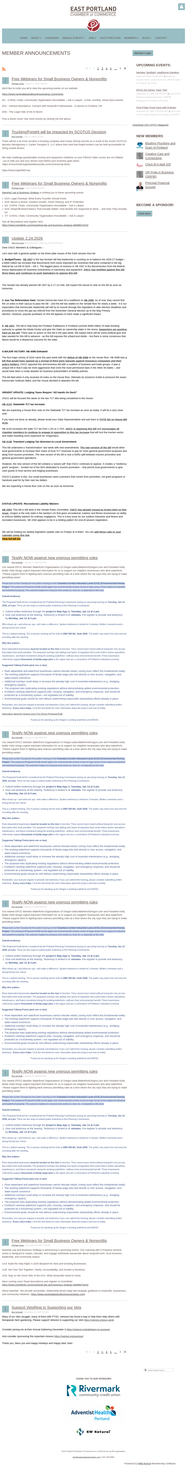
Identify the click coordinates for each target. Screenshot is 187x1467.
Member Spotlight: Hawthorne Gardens (157, 72)
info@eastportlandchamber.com (86, 1457)
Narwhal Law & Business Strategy (20, 192)
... (115, 68)
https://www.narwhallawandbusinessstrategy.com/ (58, 1294)
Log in (181, 6)
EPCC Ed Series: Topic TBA (151, 90)
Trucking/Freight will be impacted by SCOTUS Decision (59, 132)
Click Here (144, 213)
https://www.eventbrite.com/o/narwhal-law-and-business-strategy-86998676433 (45, 225)
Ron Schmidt (17, 136)
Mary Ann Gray (18, 243)
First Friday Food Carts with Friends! (156, 107)
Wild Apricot (144, 1463)
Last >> (125, 68)
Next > (120, 68)
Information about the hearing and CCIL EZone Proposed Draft (32, 714)
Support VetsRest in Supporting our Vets (46, 1307)
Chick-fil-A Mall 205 (158, 164)
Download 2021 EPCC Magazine (151, 125)
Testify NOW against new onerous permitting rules (55, 558)
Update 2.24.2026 (27, 238)
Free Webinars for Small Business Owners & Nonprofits (59, 79)
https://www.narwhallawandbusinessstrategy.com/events (32, 94)
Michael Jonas (18, 83)
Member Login (142, 53)
